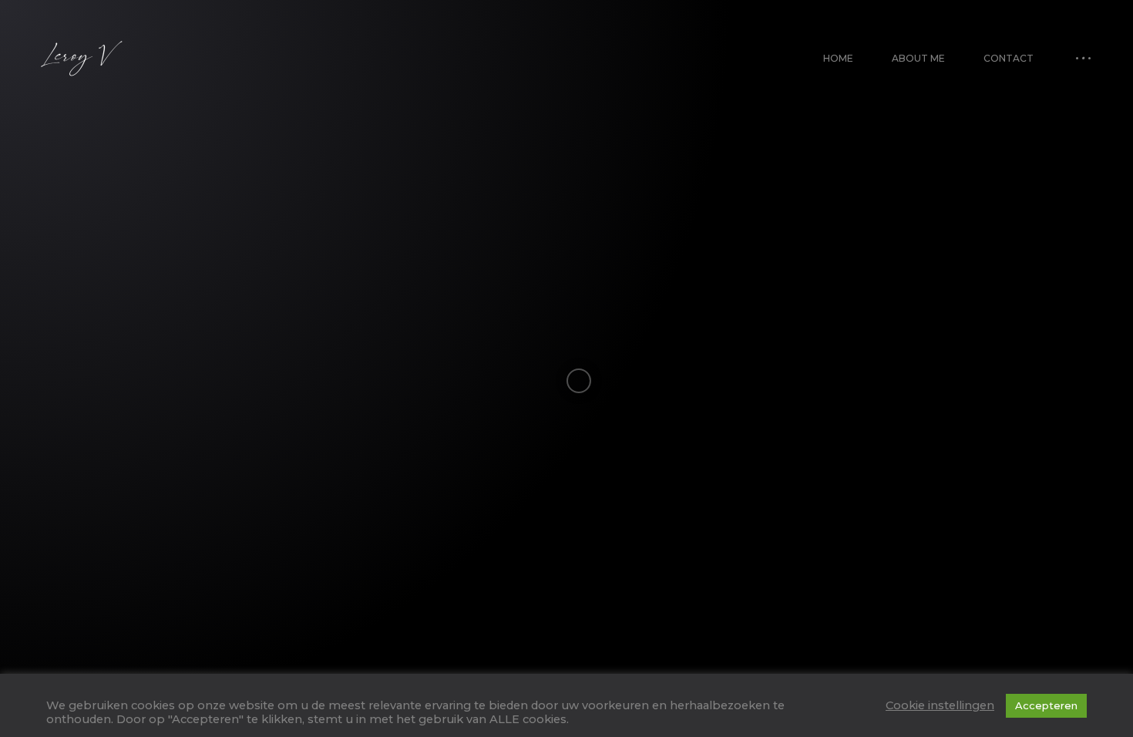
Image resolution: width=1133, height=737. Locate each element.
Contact (1008, 58)
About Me (918, 58)
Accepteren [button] (1046, 705)
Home (838, 58)
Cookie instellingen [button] (940, 705)
